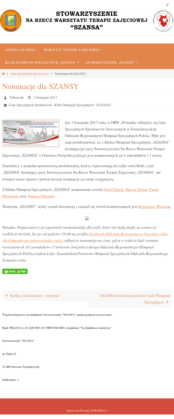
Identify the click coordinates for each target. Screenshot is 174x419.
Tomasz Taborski (40, 193)
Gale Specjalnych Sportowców (29, 74)
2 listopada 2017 (45, 96)
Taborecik (17, 96)
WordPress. (100, 408)
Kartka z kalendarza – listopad (34, 293)
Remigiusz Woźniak (154, 204)
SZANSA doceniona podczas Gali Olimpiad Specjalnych (135, 296)
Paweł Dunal (113, 186)
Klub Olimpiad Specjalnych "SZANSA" (83, 103)
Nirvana (85, 408)
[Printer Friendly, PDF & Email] (15, 268)
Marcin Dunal (136, 186)
